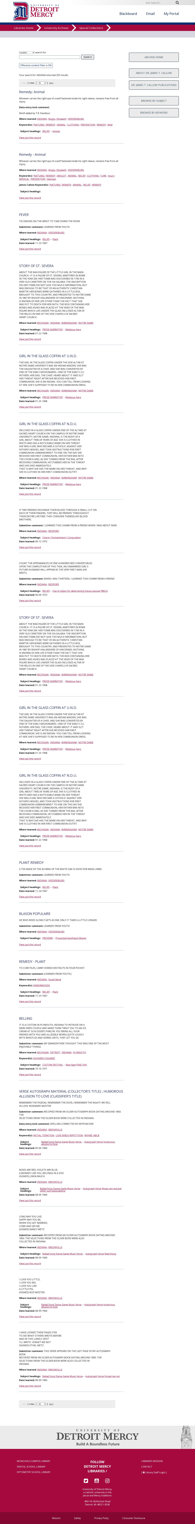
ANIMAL (61, 124)
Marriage (71, 1064)
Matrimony (110, 1253)
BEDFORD (53, 531)
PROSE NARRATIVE (52, 329)
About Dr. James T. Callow (154, 73)
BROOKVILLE (55, 1129)
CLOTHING (73, 124)
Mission (56, 1518)
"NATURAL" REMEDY (44, 124)
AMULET (61, 175)
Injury (111, 175)
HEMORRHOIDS (41, 985)
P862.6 (104, 591)
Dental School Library (31, 1466)
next (51, 82)
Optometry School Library (33, 1472)
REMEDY (101, 124)
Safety (77, 1518)
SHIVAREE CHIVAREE (44, 1058)
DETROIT (55, 1052)
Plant (55, 239)
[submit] (178, 2)
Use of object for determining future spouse (76, 591)
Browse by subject (154, 100)
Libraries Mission (152, 1461)
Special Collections (91, 28)
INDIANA (42, 118)
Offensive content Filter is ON (36, 65)
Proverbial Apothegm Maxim (71, 938)
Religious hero (73, 329)
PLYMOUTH (79, 1052)
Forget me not (112, 1376)
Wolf (109, 124)
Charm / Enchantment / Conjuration (61, 537)
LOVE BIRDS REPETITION (69, 1135)
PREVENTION (88, 124)
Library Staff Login (155, 1472)
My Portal (171, 13)
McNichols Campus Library (33, 1461)
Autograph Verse (93, 1141)
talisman (51, 179)
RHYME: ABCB (92, 1135)
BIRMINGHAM (69, 323)
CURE (103, 175)
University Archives (56, 28)
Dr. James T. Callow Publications (154, 85)
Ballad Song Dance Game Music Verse (61, 1141)
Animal (56, 131)
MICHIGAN (43, 323)
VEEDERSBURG (76, 118)
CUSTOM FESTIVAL (52, 1064)
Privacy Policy (101, 1518)
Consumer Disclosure (133, 1518)
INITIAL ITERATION (43, 1135)
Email (150, 13)
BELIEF (46, 131)
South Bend (54, 979)
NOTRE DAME (85, 323)
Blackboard (128, 13)
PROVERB (47, 938)
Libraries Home (23, 28)
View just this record (30, 137)
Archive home (154, 57)
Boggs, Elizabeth (57, 118)
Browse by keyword (154, 112)
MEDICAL (24, 179)
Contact (146, 1466)
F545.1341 (81, 1064)
